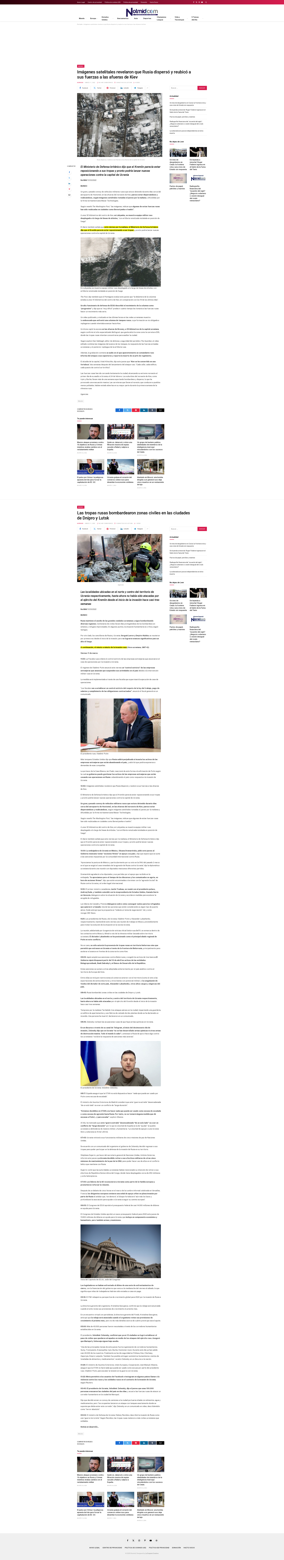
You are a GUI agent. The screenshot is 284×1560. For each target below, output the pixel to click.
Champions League (161, 18)
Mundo (82, 18)
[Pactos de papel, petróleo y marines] (178, 178)
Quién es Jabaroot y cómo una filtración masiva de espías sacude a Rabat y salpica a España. (119, 446)
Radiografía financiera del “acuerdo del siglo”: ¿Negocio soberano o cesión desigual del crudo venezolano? (186, 124)
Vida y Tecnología (179, 18)
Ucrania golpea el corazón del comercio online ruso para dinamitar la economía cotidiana (120, 479)
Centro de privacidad (95, 2)
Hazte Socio (154, 2)
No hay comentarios (106, 82)
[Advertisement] (142, 44)
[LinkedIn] (69, 183)
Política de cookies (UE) (113, 2)
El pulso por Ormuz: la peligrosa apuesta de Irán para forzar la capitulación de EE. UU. (90, 479)
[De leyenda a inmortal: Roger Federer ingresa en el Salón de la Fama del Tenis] (198, 152)
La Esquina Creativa (151, 1553)
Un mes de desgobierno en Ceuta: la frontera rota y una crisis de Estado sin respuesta (178, 164)
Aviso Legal (81, 2)
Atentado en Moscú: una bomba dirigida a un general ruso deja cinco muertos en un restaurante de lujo (150, 481)
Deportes (147, 18)
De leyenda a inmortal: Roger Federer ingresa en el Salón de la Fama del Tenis (198, 164)
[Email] (69, 195)
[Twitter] (69, 178)
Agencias (80, 82)
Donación (144, 2)
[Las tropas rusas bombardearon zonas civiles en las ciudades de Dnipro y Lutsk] (119, 581)
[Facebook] (69, 172)
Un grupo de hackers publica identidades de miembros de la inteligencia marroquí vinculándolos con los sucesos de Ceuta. (150, 447)
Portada (79, 24)
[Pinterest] (69, 189)
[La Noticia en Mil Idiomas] (142, 12)
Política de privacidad (130, 2)
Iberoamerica (122, 18)
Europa (93, 18)
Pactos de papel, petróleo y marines (182, 117)
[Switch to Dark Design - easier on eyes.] (206, 2)
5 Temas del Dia (195, 18)
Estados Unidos (105, 18)
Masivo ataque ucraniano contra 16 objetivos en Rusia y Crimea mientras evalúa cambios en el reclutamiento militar (90, 446)
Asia (136, 18)
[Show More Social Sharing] (147, 88)
